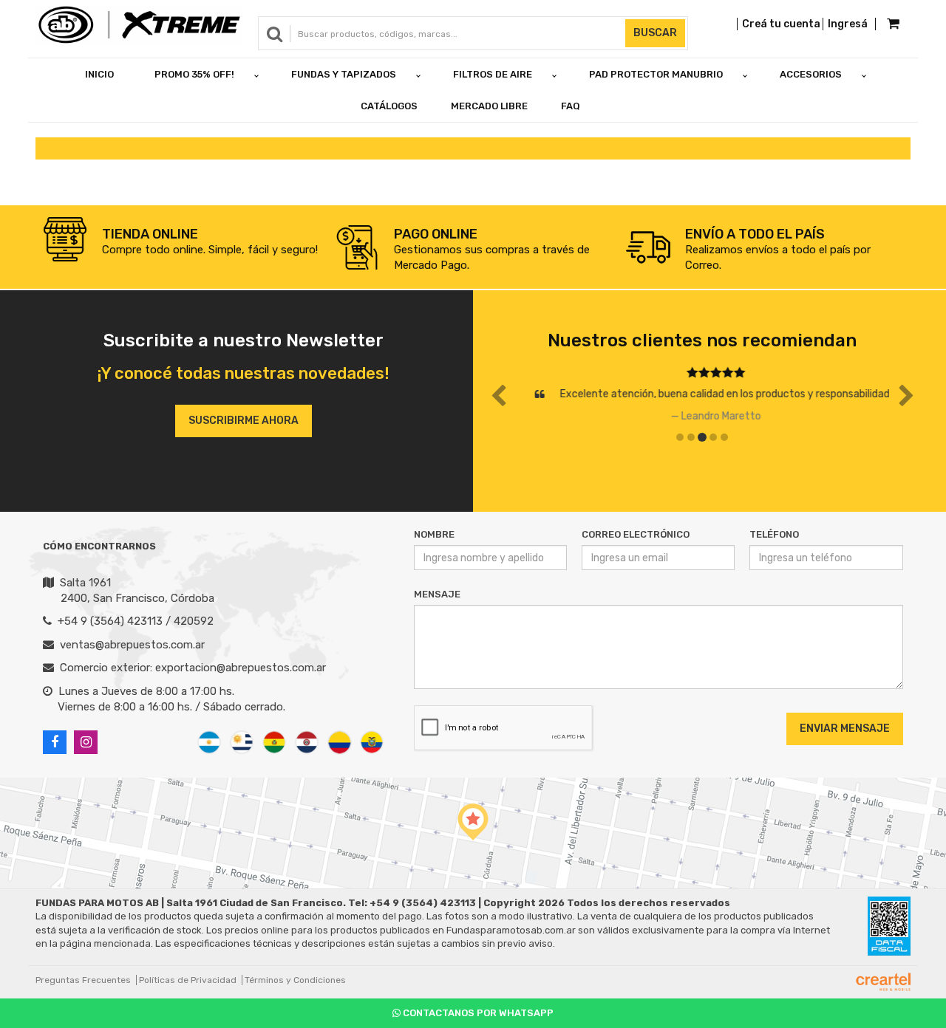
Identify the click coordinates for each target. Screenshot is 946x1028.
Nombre (434, 534)
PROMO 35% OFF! (194, 74)
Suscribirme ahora (243, 420)
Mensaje (437, 594)
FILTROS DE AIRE (492, 74)
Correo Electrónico (636, 534)
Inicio (99, 74)
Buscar (655, 33)
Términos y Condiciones (295, 980)
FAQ (570, 106)
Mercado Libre (489, 106)
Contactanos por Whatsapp (477, 1012)
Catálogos (389, 106)
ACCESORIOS (811, 74)
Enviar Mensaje (845, 728)
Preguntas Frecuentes (83, 980)
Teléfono (774, 534)
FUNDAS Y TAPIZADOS (343, 74)
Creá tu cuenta (781, 24)
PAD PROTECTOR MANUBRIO (656, 74)
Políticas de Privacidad (187, 980)
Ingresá (848, 24)
